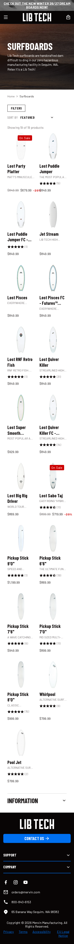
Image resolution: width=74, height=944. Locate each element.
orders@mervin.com (26, 892)
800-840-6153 (21, 902)
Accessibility (41, 932)
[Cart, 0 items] (68, 17)
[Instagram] (15, 882)
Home (11, 96)
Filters (16, 108)
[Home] (37, 17)
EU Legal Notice (63, 933)
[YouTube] (25, 882)
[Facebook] (5, 882)
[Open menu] (8, 17)
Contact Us (34, 838)
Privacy (8, 932)
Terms (23, 932)
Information (22, 800)
